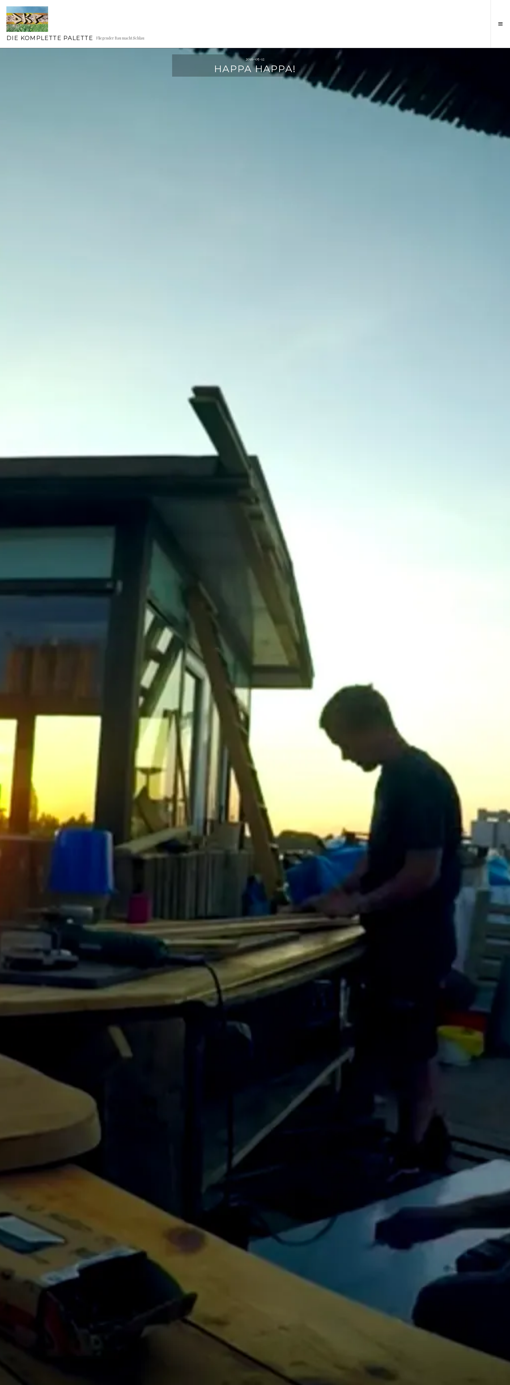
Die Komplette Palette (49, 38)
